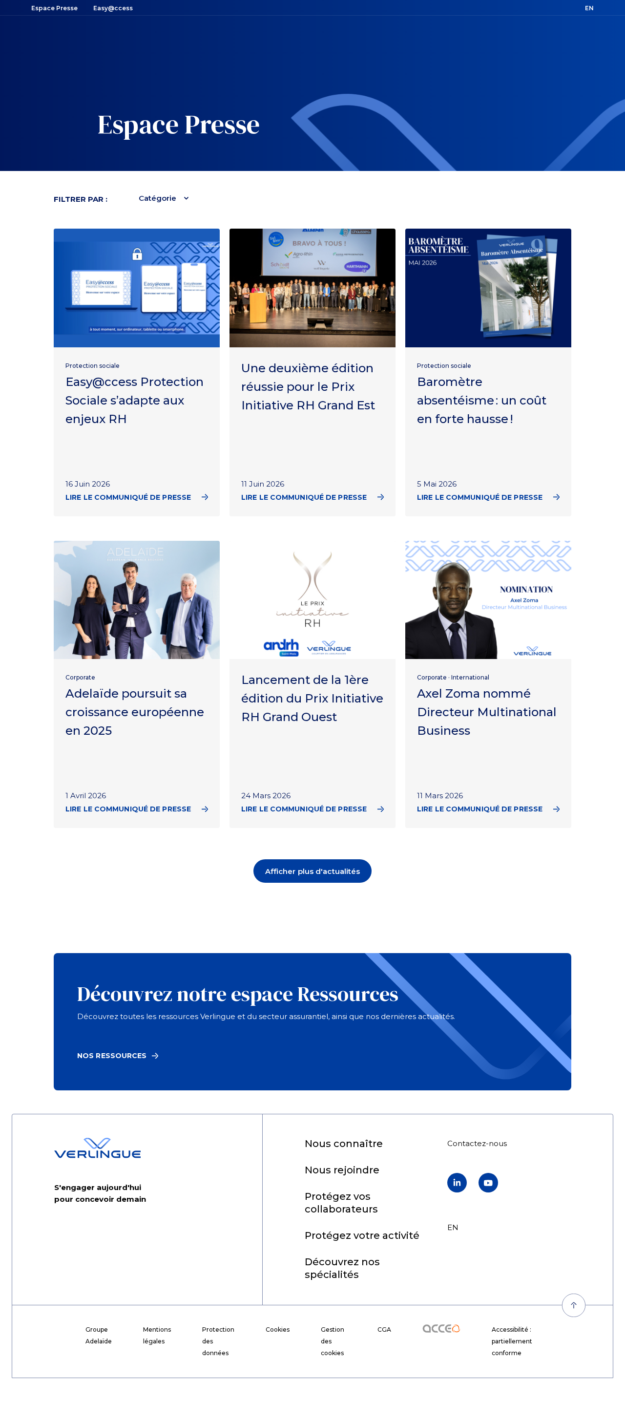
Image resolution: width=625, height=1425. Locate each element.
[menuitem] (344, 1144)
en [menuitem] (452, 1227)
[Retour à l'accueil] (97, 1148)
